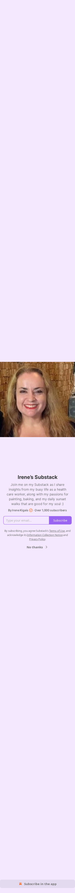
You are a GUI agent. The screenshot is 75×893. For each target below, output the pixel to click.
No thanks (35, 547)
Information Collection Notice (44, 535)
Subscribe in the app (40, 884)
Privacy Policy (37, 539)
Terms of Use (57, 531)
